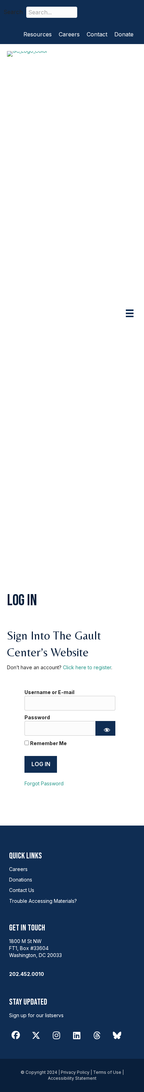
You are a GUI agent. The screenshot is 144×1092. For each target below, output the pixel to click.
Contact (97, 34)
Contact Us (21, 890)
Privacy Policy (75, 1072)
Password (37, 717)
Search (13, 11)
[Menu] (129, 313)
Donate (124, 34)
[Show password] (105, 728)
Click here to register (87, 667)
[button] (93, 12)
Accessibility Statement (72, 1078)
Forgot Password (44, 783)
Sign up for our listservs (36, 1015)
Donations (20, 880)
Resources (37, 34)
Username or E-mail (49, 692)
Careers (69, 34)
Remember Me (48, 743)
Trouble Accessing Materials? (43, 901)
